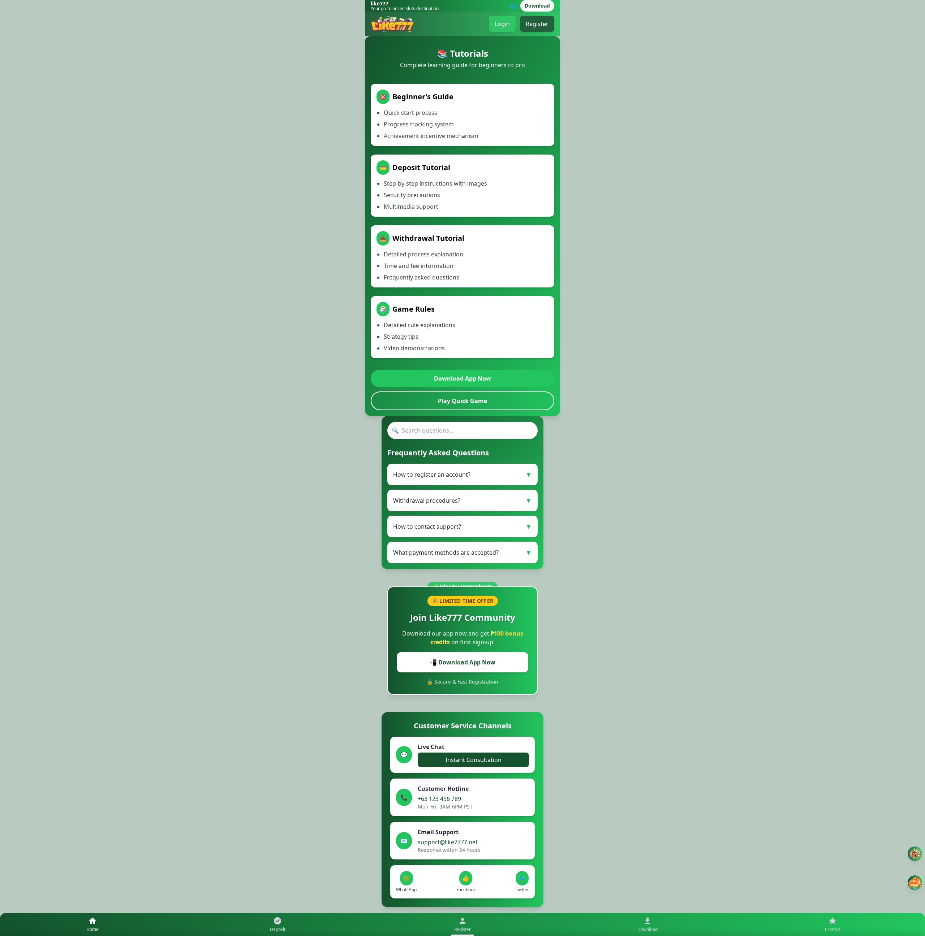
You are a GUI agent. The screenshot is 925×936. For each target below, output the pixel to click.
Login (502, 24)
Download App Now (462, 378)
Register (537, 24)
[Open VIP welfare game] (915, 882)
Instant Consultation (474, 760)
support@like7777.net (448, 842)
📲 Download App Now (462, 662)
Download (537, 5)
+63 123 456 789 (439, 799)
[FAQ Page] (915, 854)
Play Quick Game (462, 401)
